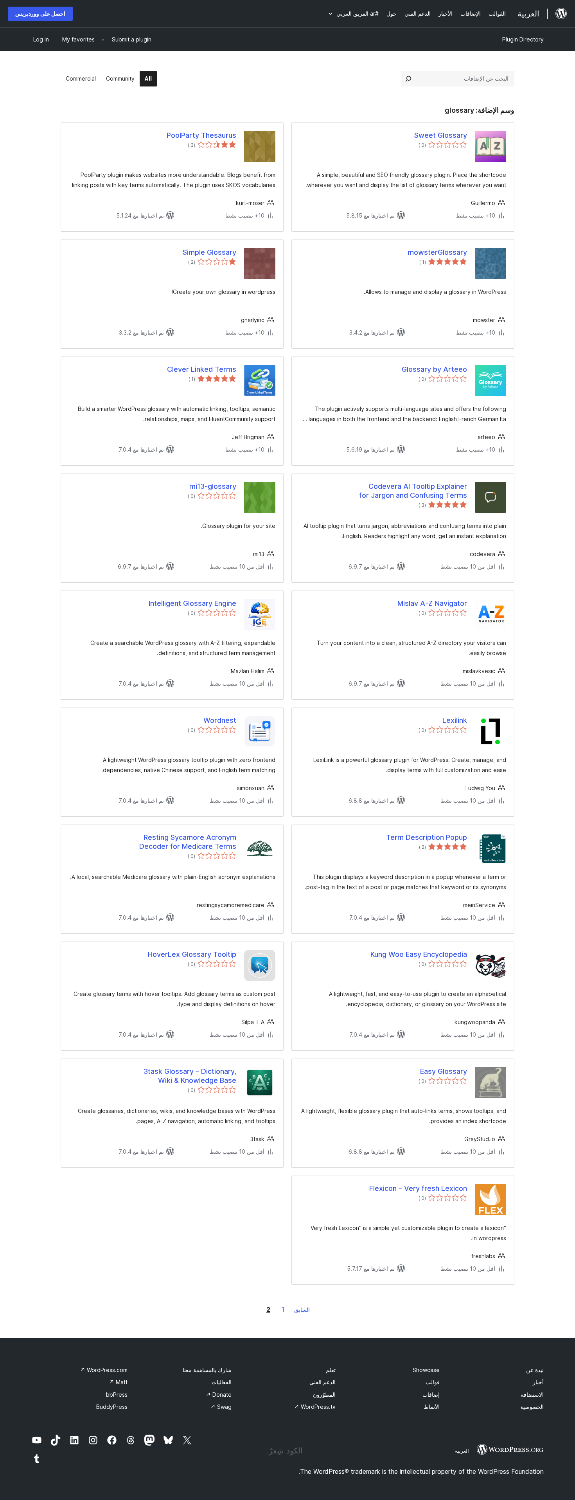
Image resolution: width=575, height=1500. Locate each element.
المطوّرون (324, 1394)
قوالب (433, 1382)
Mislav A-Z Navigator (432, 603)
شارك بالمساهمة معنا (207, 1370)
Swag (221, 1406)
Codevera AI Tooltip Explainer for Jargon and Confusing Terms (413, 490)
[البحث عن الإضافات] (408, 78)
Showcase (426, 1370)
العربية (462, 1451)
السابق (302, 1309)
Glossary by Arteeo (434, 369)
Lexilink (454, 720)
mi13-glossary (212, 486)
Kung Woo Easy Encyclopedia (418, 954)
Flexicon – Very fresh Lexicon (418, 1188)
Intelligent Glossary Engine (192, 603)
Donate (219, 1394)
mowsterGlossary (437, 252)
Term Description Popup (426, 837)
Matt (118, 1382)
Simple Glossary (209, 252)
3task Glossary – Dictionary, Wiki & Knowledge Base (190, 1075)
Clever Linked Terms (201, 369)
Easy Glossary (443, 1071)
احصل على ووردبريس (40, 13)
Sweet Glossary (440, 135)
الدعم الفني (322, 1382)
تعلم (331, 1370)
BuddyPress (112, 1406)
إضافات (431, 1394)
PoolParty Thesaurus (201, 135)
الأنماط (432, 1406)
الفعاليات (222, 1382)
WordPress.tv (315, 1406)
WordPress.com (104, 1370)
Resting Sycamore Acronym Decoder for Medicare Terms (187, 841)
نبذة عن (535, 1370)
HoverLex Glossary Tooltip (192, 954)
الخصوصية (532, 1406)
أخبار (538, 1382)
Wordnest (219, 720)
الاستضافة (532, 1394)
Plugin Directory (523, 39)
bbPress (117, 1394)
